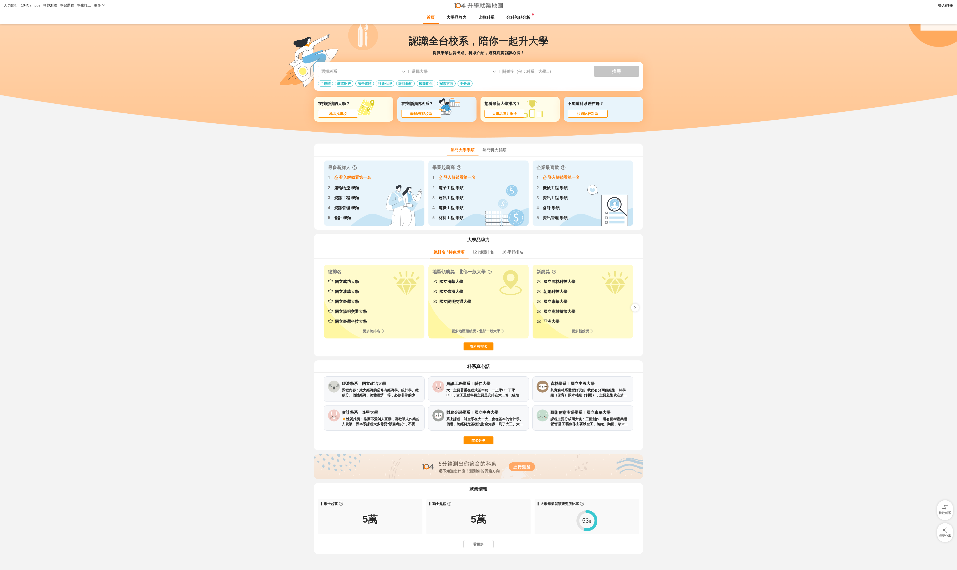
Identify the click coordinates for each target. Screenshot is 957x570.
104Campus (30, 5)
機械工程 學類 (555, 188)
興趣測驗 (50, 5)
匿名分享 (478, 440)
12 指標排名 (483, 252)
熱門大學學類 (463, 150)
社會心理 (385, 83)
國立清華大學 (347, 291)
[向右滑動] (635, 308)
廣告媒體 (365, 83)
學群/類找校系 (421, 114)
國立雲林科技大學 (559, 281)
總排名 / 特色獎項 (449, 252)
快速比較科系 (587, 114)
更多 (97, 5)
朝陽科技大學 (555, 291)
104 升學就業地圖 (478, 5)
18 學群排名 (512, 252)
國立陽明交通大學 (351, 311)
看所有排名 (478, 346)
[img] (945, 530)
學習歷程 (67, 5)
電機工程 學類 (451, 208)
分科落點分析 (518, 17)
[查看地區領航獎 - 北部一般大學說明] (490, 272)
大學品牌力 (457, 17)
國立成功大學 (347, 281)
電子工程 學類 (451, 188)
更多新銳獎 (580, 331)
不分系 (465, 83)
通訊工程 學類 (451, 198)
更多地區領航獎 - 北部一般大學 (476, 331)
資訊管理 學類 (346, 208)
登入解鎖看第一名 (355, 177)
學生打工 (84, 5)
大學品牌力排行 (504, 114)
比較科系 (486, 17)
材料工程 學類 (451, 218)
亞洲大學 (551, 321)
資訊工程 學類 (346, 198)
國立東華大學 (555, 301)
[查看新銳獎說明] (554, 272)
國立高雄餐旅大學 (559, 311)
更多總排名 (371, 331)
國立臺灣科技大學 (351, 321)
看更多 (478, 544)
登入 (945, 5)
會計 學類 (342, 218)
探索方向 (446, 83)
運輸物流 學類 (346, 188)
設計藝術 (405, 83)
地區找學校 (338, 114)
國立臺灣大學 (347, 301)
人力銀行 (11, 5)
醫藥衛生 (426, 83)
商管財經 (344, 83)
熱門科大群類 (494, 150)
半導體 (325, 83)
